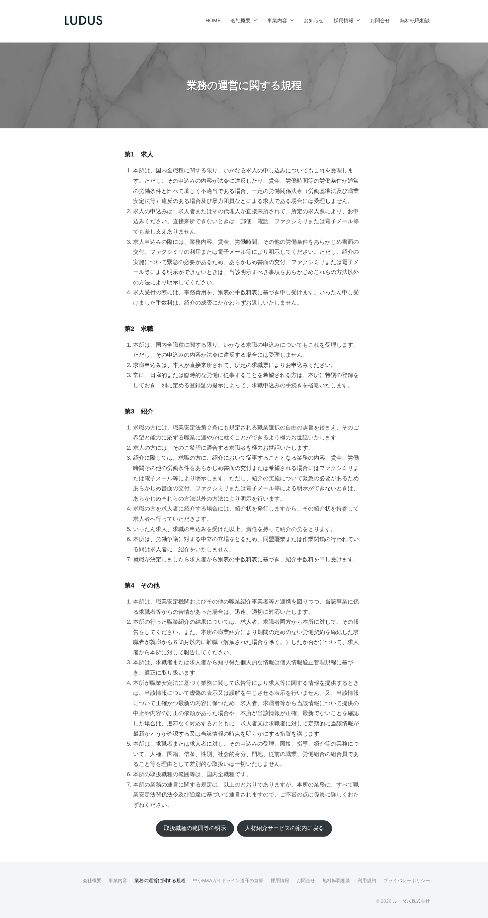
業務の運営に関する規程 (160, 880)
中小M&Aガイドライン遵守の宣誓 (228, 880)
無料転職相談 (415, 20)
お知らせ (314, 20)
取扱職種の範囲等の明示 (195, 828)
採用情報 (344, 20)
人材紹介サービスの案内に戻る (284, 828)
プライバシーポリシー (406, 880)
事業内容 (277, 20)
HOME (213, 20)
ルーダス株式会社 (411, 901)
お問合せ (380, 20)
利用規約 (367, 880)
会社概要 (241, 20)
